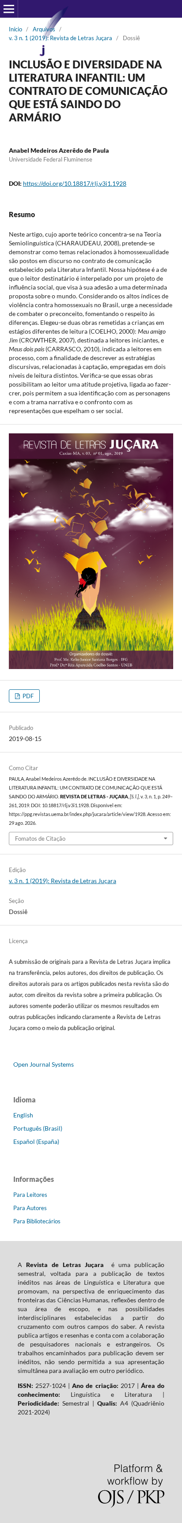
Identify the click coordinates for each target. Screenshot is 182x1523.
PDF (27, 695)
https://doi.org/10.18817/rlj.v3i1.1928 (74, 183)
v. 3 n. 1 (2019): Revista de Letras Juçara (60, 37)
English (23, 1115)
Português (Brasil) (37, 1128)
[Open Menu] (9, 9)
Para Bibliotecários (37, 1221)
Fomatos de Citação (40, 838)
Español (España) (36, 1141)
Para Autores (30, 1207)
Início (15, 29)
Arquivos (44, 29)
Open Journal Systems (43, 1064)
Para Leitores (30, 1194)
